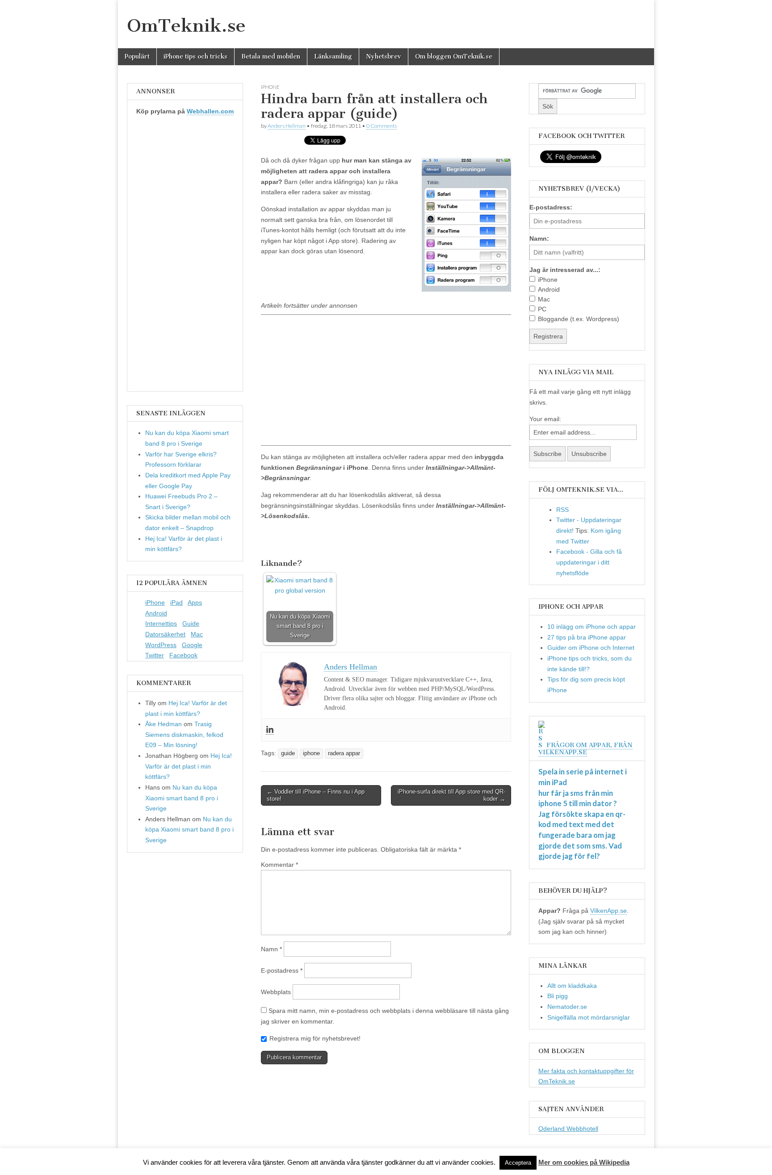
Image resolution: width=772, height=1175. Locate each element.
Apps (195, 602)
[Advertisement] (386, 379)
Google (192, 644)
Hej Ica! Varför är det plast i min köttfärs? (188, 766)
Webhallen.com (210, 111)
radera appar (344, 753)
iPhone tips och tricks (195, 56)
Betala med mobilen (270, 56)
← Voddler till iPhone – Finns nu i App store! (316, 795)
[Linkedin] (270, 730)
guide (288, 753)
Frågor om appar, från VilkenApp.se (585, 748)
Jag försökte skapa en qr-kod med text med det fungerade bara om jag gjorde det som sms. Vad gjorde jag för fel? (581, 835)
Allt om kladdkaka (572, 985)
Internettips (161, 623)
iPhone (155, 602)
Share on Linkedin (316, 540)
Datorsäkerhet (165, 634)
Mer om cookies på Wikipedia (583, 1162)
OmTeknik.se (186, 25)
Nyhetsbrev (383, 56)
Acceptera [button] (518, 1162)
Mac (197, 634)
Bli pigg (557, 995)
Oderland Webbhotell (568, 1128)
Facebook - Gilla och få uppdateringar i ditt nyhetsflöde (589, 562)
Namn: (539, 238)
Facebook (183, 655)
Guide (190, 623)
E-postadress (281, 970)
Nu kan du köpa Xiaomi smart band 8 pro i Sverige (181, 798)
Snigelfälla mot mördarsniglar (588, 1017)
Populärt (137, 56)
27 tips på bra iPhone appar (586, 637)
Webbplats (276, 991)
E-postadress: (550, 207)
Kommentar (279, 864)
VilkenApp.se (608, 910)
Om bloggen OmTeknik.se (453, 56)
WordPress (160, 644)
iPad (176, 602)
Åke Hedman (163, 724)
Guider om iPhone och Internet (590, 647)
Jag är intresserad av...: (564, 269)
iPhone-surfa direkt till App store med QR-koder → (451, 795)
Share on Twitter (294, 540)
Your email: (545, 418)
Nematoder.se (567, 1006)
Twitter (154, 655)
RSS (562, 509)
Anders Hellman (287, 125)
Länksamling (333, 56)
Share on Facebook (271, 540)
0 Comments (381, 125)
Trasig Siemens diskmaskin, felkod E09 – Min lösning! (184, 734)
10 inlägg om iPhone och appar (591, 626)
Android (156, 613)
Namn (271, 949)
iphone (270, 87)
